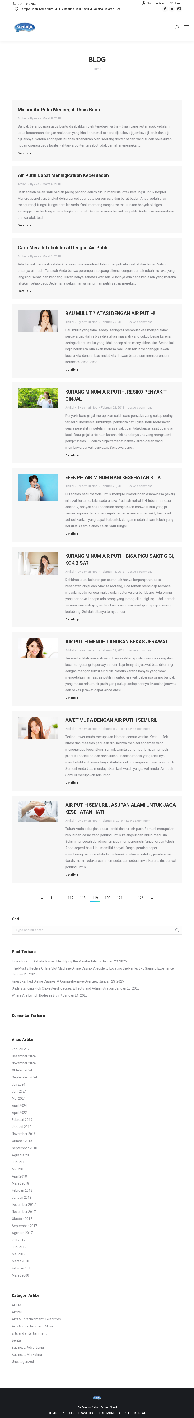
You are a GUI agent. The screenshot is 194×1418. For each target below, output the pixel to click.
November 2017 (24, 1212)
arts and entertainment (29, 1333)
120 (107, 898)
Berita (16, 1340)
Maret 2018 (20, 1183)
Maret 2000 (20, 1275)
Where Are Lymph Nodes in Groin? (37, 995)
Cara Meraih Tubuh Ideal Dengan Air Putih (62, 247)
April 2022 (19, 1113)
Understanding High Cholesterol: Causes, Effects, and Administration (63, 988)
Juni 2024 (19, 1091)
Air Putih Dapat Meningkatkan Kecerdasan (63, 175)
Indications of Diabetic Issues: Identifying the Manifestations (56, 961)
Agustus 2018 (22, 1155)
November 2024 (24, 1063)
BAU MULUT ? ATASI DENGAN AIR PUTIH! (110, 313)
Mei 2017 (19, 1254)
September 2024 (24, 1077)
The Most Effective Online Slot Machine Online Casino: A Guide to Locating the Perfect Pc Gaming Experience (93, 968)
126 (141, 898)
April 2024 (19, 1105)
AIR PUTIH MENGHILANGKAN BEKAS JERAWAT (116, 641)
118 (83, 898)
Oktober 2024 (22, 1070)
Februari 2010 (22, 1268)
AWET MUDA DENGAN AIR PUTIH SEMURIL (111, 720)
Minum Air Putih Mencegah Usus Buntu (59, 109)
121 (120, 898)
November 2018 (24, 1134)
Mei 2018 (19, 1169)
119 (95, 898)
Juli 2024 (18, 1084)
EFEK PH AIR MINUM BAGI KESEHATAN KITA (113, 477)
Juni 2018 (19, 1162)
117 (70, 898)
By (34, 118)
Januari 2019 (21, 1127)
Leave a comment (140, 322)
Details (23, 153)
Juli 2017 (18, 1240)
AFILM (16, 1305)
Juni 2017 (19, 1247)
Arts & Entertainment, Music (33, 1326)
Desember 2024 (24, 1056)
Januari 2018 (21, 1197)
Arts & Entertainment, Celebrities (36, 1319)
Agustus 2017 (22, 1233)
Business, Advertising (28, 1347)
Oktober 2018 (22, 1141)
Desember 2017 (24, 1205)
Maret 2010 (20, 1261)
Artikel (22, 118)
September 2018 (24, 1148)
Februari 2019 (22, 1120)
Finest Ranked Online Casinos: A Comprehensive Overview (55, 981)
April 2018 (19, 1176)
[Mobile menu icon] (186, 27)
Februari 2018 (22, 1190)
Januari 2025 (21, 1049)
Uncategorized (23, 1362)
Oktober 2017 (22, 1219)
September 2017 (24, 1226)
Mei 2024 (19, 1098)
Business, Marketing (27, 1354)
